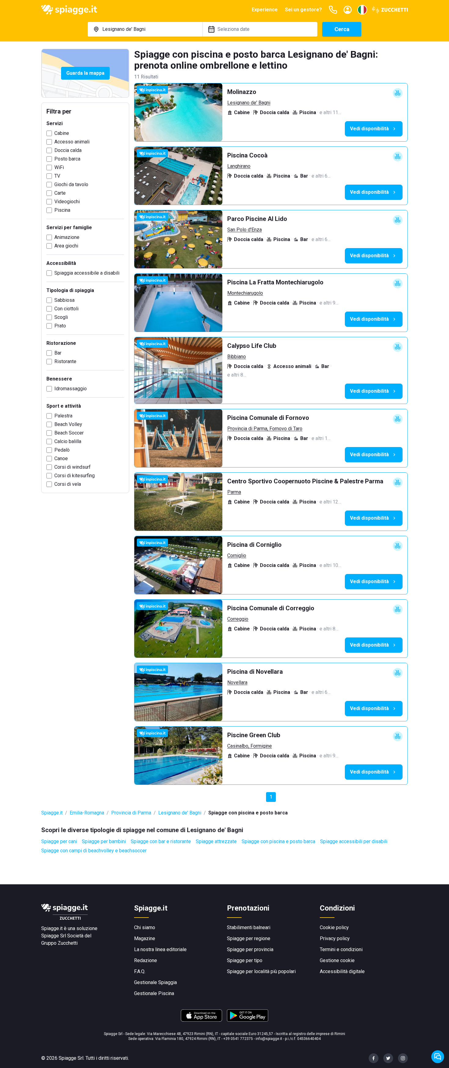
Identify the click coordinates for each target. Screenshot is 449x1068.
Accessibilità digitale (342, 971)
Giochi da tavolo (71, 184)
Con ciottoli (66, 309)
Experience (265, 10)
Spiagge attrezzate (216, 841)
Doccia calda (68, 150)
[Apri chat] (437, 1056)
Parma (234, 492)
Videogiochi (67, 201)
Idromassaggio (70, 388)
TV (57, 176)
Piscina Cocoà (247, 155)
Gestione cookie (337, 960)
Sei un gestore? (303, 10)
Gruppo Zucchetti (59, 943)
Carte (60, 193)
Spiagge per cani (59, 841)
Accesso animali (71, 142)
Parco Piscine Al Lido (257, 218)
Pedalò (62, 450)
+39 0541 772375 (238, 1039)
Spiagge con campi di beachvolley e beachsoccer (94, 850)
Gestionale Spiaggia (155, 982)
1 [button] (271, 797)
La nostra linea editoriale (160, 949)
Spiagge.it (52, 813)
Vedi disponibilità (369, 129)
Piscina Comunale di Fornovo (268, 417)
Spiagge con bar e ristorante (161, 841)
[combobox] (145, 29)
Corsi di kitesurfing (74, 475)
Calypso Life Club (251, 345)
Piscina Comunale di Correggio (270, 608)
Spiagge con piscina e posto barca (278, 841)
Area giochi (66, 246)
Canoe (61, 458)
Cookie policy (334, 927)
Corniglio (236, 555)
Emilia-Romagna (87, 813)
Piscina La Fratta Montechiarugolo (275, 282)
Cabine (61, 133)
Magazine (144, 938)
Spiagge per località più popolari (261, 971)
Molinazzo (241, 92)
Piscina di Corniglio (254, 544)
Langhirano (238, 166)
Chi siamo (144, 927)
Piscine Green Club (253, 735)
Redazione (145, 960)
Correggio (237, 619)
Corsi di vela (67, 484)
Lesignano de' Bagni (248, 103)
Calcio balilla (67, 441)
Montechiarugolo (245, 293)
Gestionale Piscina (154, 993)
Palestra (63, 416)
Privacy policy (335, 938)
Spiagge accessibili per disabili (353, 841)
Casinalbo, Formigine (249, 746)
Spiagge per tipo (244, 960)
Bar (57, 353)
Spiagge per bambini (104, 841)
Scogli (61, 317)
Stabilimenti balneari (248, 927)
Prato (60, 326)
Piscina (62, 210)
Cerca (341, 29)
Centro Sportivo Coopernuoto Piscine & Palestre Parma (305, 481)
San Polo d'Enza (244, 230)
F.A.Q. (139, 971)
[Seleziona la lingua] (362, 10)
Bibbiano (236, 356)
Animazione (66, 237)
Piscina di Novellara (255, 671)
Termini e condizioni (341, 949)
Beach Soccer (69, 433)
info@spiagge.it (269, 1039)
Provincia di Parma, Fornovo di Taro (264, 428)
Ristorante (65, 361)
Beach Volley (68, 424)
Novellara (237, 682)
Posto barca (67, 159)
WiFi (59, 167)
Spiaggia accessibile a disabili (86, 273)
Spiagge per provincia (250, 949)
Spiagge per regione (248, 938)
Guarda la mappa (85, 73)
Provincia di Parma (131, 813)
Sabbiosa (64, 300)
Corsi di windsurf (72, 467)
